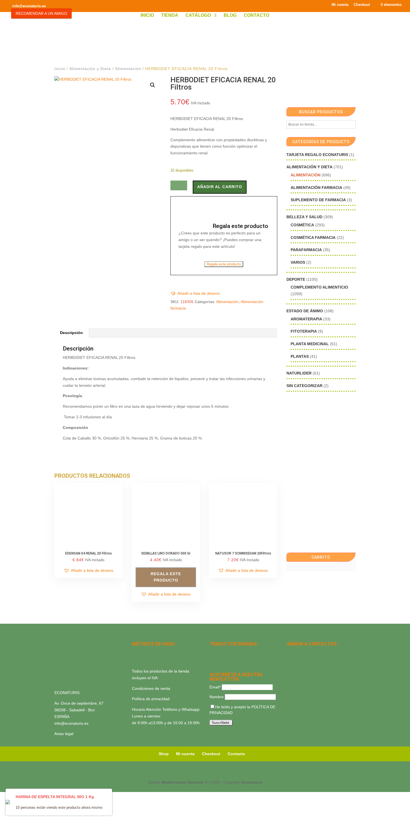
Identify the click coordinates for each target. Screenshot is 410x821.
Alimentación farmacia (316, 187)
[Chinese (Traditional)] (234, 659)
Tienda (169, 15)
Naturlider (299, 373)
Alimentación (128, 68)
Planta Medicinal (310, 344)
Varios (298, 262)
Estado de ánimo (304, 311)
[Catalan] (227, 652)
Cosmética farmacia (313, 237)
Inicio (147, 15)
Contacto (256, 15)
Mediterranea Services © (184, 782)
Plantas (300, 356)
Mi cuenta (340, 5)
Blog (230, 15)
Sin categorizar (304, 385)
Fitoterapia (304, 331)
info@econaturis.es (71, 723)
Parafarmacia (306, 250)
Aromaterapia (306, 319)
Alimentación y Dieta (90, 68)
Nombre (216, 697)
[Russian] (249, 652)
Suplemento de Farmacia (318, 200)
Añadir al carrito (219, 186)
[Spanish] (212, 652)
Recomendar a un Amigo (41, 13)
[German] (234, 652)
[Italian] (212, 659)
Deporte (295, 279)
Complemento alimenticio (319, 287)
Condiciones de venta (151, 688)
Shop (164, 754)
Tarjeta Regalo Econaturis (317, 154)
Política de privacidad (151, 699)
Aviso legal (63, 733)
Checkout (362, 5)
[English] (220, 652)
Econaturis (252, 782)
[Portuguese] (220, 659)
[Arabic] (227, 659)
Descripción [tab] (71, 332)
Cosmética (302, 225)
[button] (153, 85)
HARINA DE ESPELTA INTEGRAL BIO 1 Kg (55, 796)
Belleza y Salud (304, 217)
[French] (241, 652)
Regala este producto (224, 264)
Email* (215, 687)
